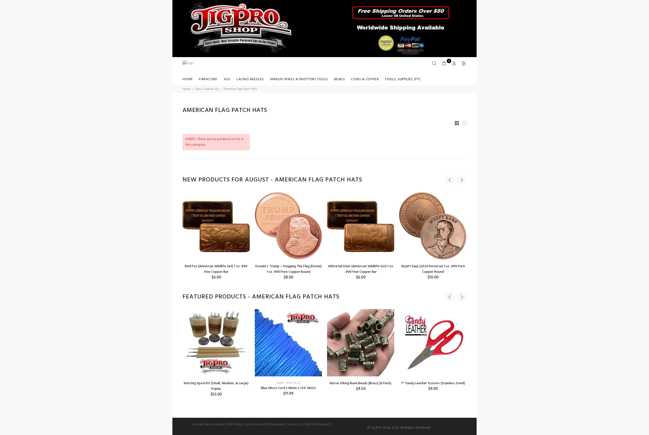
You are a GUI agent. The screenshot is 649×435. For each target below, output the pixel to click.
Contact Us (294, 424)
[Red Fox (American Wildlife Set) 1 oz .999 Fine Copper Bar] (216, 225)
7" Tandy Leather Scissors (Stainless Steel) (433, 383)
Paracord (208, 79)
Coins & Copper (365, 79)
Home (188, 79)
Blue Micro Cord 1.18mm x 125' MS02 (288, 388)
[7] (432, 342)
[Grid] (456, 124)
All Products (237, 424)
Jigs (227, 79)
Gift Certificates (317, 424)
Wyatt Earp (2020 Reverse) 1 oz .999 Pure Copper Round (433, 269)
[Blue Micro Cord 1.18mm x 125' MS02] (288, 342)
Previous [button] (450, 180)
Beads (339, 79)
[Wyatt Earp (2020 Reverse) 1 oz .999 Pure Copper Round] (432, 225)
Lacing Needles (250, 79)
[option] (216, 236)
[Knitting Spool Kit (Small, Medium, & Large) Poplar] (216, 342)
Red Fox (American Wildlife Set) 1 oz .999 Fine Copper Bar (216, 269)
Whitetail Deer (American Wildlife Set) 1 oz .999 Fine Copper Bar (360, 269)
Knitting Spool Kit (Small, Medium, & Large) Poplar (216, 386)
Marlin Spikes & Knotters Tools (299, 79)
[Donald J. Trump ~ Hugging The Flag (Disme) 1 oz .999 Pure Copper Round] (288, 225)
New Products (215, 424)
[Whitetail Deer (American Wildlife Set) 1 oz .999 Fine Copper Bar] (360, 225)
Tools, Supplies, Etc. (403, 79)
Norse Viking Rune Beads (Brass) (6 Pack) (360, 383)
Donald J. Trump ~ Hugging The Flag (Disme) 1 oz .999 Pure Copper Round (288, 269)
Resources (257, 424)
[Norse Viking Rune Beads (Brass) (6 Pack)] (360, 342)
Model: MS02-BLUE (288, 383)
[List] (464, 124)
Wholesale (275, 424)
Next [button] (461, 180)
